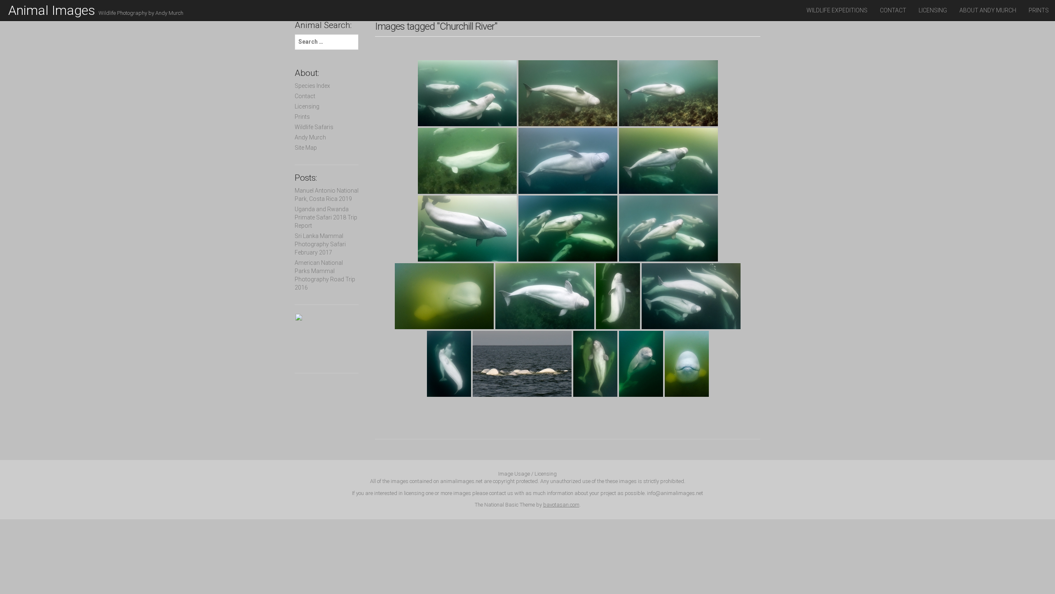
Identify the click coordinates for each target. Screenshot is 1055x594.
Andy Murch (310, 137)
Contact (893, 10)
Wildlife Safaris (314, 127)
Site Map (306, 147)
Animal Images (95, 10)
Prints (1039, 10)
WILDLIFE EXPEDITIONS (836, 10)
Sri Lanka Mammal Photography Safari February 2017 (320, 244)
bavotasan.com (561, 505)
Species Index (312, 85)
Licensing (933, 10)
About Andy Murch (987, 10)
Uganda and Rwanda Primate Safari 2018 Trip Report (326, 217)
